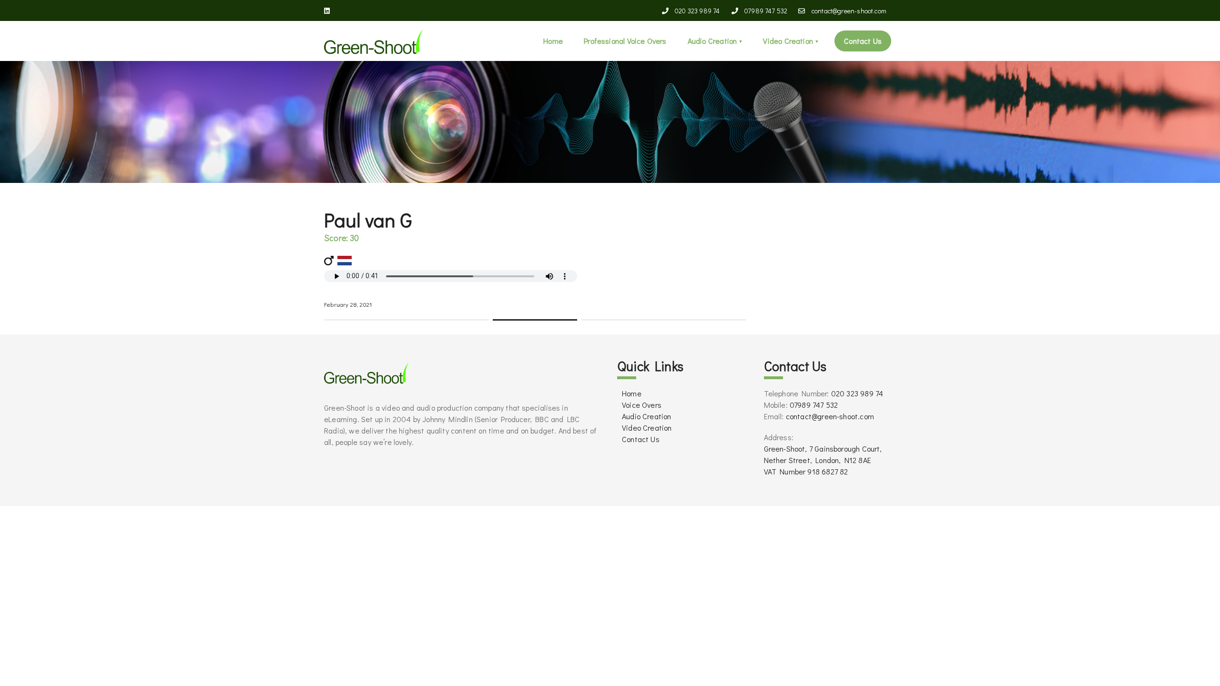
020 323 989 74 (696, 10)
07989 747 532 (766, 10)
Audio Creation (712, 41)
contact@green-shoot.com (848, 11)
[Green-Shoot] (373, 41)
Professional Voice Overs (625, 41)
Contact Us (863, 41)
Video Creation (788, 41)
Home (553, 41)
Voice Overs (641, 405)
